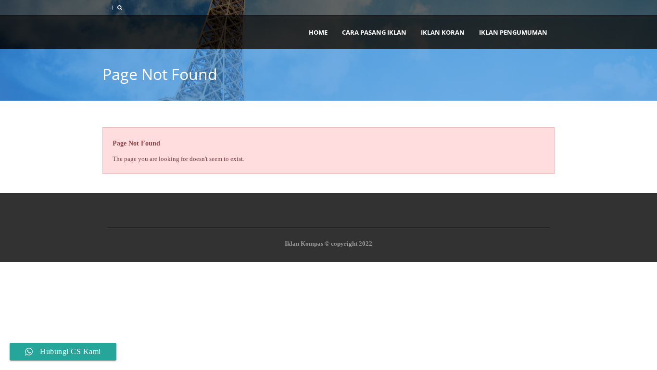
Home (318, 32)
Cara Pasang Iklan (374, 32)
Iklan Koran (443, 32)
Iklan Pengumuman (513, 32)
